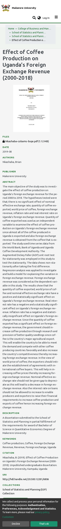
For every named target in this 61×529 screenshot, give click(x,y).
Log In (46, 17)
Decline (16, 523)
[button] (39, 18)
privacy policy (42, 512)
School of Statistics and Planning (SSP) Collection (29, 36)
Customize (8, 517)
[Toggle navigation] (56, 18)
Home (11, 28)
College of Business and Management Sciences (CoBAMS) (35, 28)
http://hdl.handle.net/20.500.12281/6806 (26, 479)
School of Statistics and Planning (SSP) (29, 32)
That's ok (44, 523)
